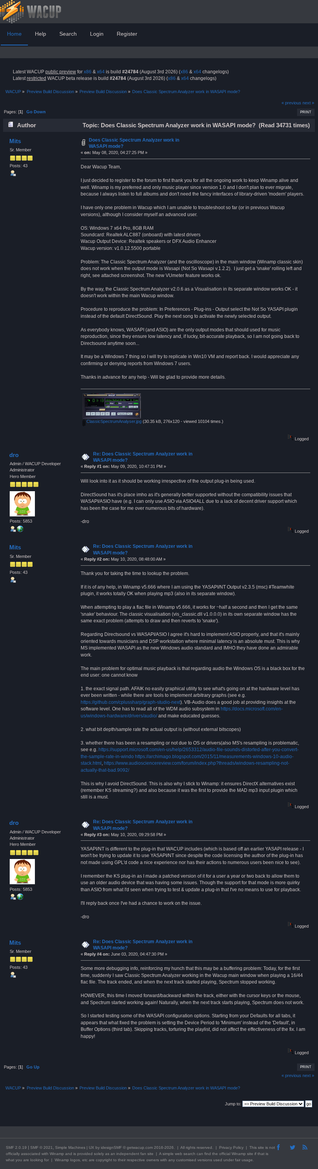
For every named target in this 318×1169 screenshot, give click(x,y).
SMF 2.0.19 (16, 1147)
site (261, 1147)
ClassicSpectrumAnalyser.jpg (113, 421)
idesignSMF (111, 1147)
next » (308, 102)
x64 (101, 71)
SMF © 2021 (41, 1147)
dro (14, 455)
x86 (88, 71)
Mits (15, 141)
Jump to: (233, 1103)
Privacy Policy (231, 1147)
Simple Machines (70, 1147)
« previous (291, 102)
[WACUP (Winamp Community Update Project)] (20, 530)
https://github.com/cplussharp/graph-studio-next (130, 702)
